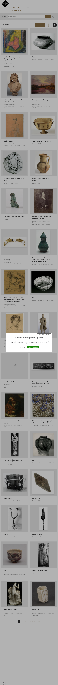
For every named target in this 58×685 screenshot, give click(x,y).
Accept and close (33, 347)
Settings (22, 347)
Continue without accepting (44, 334)
